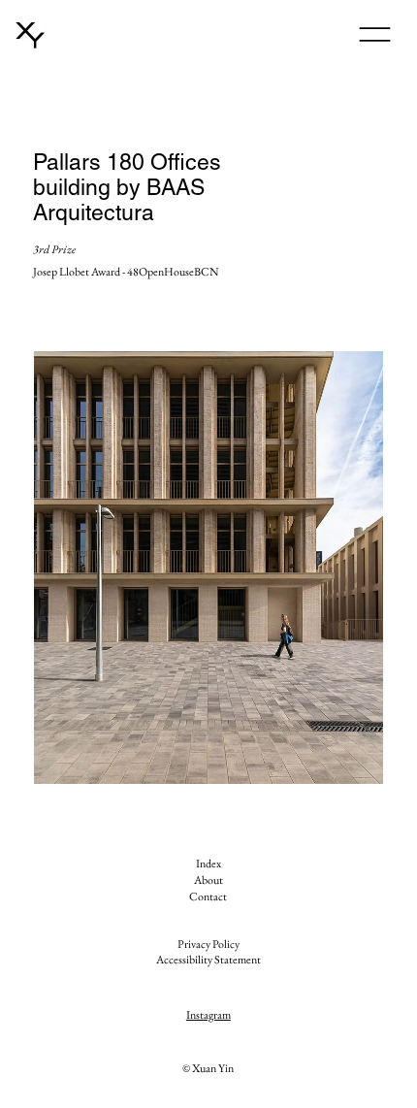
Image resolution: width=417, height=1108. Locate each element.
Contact (208, 896)
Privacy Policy (208, 944)
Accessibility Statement (208, 959)
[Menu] (375, 34)
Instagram (208, 1015)
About (208, 880)
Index (208, 863)
